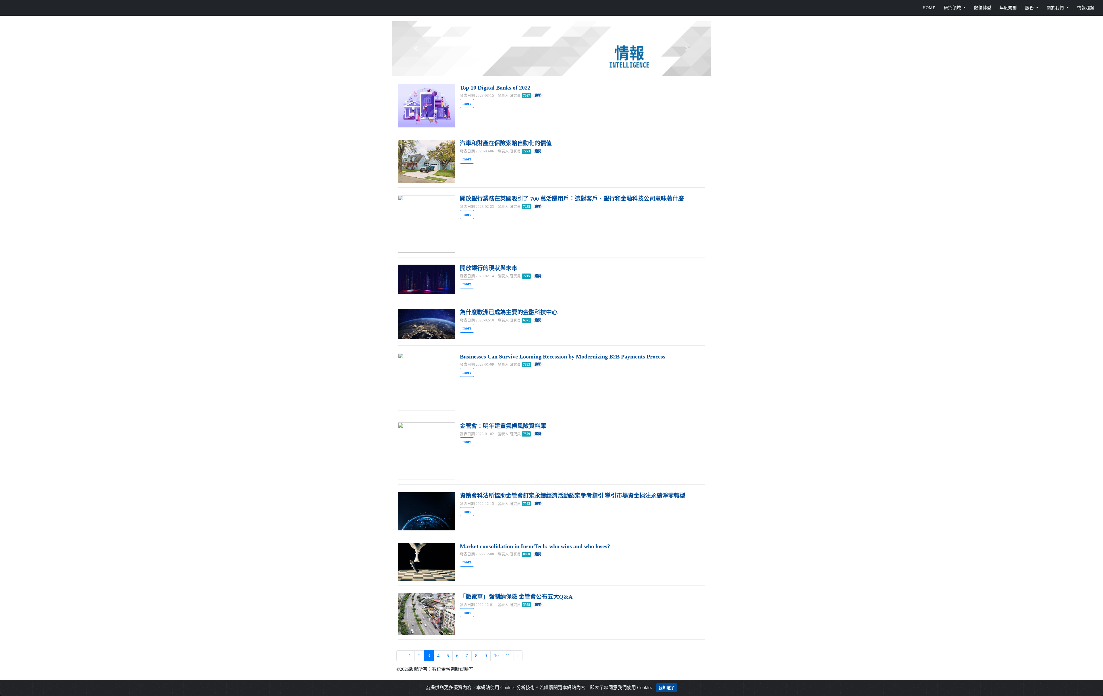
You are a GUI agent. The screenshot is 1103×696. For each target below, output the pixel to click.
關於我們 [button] (1056, 7)
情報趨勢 (1085, 7)
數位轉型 (982, 7)
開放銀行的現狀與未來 (488, 268)
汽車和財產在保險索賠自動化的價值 (506, 143)
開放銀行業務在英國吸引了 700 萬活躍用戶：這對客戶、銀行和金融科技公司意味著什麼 (572, 198)
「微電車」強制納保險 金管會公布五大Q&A (516, 597)
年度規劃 (1008, 7)
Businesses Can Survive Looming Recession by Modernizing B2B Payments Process (562, 356)
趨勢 (538, 96)
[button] (416, 48)
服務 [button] (1030, 7)
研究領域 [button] (953, 7)
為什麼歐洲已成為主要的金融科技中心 (509, 312)
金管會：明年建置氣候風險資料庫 (503, 426)
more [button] (466, 103)
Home (929, 7)
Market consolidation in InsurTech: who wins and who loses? (535, 546)
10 (496, 655)
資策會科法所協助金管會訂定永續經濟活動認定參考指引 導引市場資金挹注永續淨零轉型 (572, 496)
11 (508, 655)
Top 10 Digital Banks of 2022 (495, 87)
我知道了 (667, 688)
